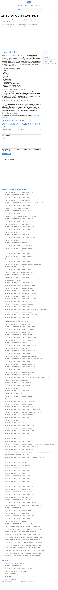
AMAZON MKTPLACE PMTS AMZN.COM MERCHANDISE (21, 356)
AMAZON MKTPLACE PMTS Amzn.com (16, 521)
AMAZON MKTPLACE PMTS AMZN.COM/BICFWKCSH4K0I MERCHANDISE (27, 309)
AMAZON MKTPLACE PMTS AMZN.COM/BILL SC (19, 372)
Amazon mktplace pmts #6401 (13, 393)
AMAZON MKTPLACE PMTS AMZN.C (16, 473)
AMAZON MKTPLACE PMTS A (14, 508)
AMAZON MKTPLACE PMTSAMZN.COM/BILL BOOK (20, 285)
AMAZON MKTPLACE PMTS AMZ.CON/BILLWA (18, 497)
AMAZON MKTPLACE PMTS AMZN (15, 436)
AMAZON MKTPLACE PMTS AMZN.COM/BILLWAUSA (20, 502)
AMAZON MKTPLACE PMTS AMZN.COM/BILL (18, 404)
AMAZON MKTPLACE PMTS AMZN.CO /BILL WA (19, 288)
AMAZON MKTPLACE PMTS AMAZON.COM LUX (19, 229)
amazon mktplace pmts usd (13, 280)
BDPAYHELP (8, 576)
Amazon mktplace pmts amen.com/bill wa (17, 277)
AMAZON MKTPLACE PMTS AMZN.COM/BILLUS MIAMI (21, 298)
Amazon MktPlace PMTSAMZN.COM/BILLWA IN (19, 272)
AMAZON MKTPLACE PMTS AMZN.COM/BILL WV (19, 486)
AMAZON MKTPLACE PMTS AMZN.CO (16, 343)
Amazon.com (5, 93)
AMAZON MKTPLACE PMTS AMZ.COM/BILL (18, 385)
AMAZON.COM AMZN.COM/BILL (14, 563)
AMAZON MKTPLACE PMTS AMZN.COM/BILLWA (19, 192)
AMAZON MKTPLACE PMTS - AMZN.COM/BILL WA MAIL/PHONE (24, 203)
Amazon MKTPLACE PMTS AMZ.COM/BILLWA (18, 208)
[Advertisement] (28, 37)
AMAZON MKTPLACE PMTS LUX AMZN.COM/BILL (19, 468)
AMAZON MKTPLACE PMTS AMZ (14, 221)
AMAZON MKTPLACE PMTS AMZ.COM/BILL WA (19, 449)
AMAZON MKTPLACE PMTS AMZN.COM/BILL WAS (20, 494)
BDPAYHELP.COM (10, 579)
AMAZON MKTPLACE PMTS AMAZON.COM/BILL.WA (20, 337)
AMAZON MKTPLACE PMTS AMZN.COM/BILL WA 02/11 (21, 361)
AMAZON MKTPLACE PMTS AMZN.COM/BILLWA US (20, 367)
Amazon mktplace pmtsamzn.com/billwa (16, 259)
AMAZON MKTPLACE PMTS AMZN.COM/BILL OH (19, 417)
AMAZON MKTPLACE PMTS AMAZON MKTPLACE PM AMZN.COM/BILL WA (27, 377)
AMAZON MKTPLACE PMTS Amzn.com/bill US (18, 524)
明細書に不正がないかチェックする (29, 5)
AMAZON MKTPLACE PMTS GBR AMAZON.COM (19, 500)
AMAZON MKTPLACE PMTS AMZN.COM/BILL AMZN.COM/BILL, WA (24, 505)
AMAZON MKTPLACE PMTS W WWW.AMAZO (18, 510)
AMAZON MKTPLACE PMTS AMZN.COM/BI (17, 353)
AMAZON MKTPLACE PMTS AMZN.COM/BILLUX (19, 391)
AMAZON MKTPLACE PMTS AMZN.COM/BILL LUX (19, 433)
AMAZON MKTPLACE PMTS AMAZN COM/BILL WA (20, 237)
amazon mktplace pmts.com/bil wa (15, 251)
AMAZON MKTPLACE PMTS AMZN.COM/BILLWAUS (20, 351)
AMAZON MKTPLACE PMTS (13, 213)
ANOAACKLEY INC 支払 (12, 574)
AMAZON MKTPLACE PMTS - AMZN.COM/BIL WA (19, 340)
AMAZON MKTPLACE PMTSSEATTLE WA (17, 243)
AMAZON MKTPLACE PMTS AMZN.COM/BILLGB (19, 317)
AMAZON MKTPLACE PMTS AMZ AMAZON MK (18, 301)
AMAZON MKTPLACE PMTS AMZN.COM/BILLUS (19, 248)
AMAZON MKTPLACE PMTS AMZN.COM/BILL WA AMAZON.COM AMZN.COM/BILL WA (30, 444)
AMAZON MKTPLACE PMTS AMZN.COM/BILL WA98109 (21, 484)
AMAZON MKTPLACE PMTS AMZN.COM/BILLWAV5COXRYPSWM (24, 264)
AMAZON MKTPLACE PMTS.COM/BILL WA (17, 348)
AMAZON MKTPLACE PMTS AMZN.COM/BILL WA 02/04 (21, 327)
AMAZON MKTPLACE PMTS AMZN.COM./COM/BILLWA (21, 414)
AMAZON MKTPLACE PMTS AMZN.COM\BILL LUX (19, 375)
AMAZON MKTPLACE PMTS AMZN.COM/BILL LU (19, 275)
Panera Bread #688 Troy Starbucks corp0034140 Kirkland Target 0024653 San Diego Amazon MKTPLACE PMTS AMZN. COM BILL (29, 320)
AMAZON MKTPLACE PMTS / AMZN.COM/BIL (18, 256)
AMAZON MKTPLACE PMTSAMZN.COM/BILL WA (19, 195)
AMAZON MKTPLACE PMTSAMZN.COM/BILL (18, 465)
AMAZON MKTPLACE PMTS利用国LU (16, 462)
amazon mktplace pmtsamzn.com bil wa (16, 454)
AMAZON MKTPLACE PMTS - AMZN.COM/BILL (18, 211)
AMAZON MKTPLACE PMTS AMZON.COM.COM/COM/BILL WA (23, 412)
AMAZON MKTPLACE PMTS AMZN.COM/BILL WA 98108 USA (22, 409)
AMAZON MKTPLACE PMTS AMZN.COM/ (17, 197)
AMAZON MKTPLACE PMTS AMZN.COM (17, 235)
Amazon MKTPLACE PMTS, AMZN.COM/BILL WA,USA (20, 216)
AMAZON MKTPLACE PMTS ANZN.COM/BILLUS (19, 245)
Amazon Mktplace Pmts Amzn (13, 399)
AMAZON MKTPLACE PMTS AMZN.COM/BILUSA (19, 219)
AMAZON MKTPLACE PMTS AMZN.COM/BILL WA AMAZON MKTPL (24, 457)
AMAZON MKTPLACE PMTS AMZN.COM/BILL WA (19, 253)
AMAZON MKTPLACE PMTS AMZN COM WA (18, 296)
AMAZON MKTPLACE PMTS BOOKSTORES (18, 269)
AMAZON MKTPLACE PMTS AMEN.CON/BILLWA (19, 224)
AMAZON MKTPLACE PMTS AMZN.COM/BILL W (19, 312)
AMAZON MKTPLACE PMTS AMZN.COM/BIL (18, 513)
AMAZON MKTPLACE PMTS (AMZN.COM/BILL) (19, 492)
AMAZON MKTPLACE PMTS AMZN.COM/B (17, 205)
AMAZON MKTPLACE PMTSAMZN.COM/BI (17, 200)
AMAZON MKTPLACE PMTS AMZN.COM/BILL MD (19, 227)
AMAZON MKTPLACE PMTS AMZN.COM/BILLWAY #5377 (21, 314)
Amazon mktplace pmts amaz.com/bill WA (17, 380)
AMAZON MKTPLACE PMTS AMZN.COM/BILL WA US (20, 345)
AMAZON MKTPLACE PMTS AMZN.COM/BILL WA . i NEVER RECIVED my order (28, 452)
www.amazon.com (50, 63)
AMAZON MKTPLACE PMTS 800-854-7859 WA (18, 335)
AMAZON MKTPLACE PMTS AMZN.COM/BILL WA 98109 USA (22, 446)
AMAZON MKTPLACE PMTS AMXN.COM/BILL (18, 383)
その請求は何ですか (11, 581)
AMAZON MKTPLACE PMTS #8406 (15, 460)
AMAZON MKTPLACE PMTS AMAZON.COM (17, 324)
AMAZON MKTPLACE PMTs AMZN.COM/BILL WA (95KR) (21, 293)
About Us (19, 581)
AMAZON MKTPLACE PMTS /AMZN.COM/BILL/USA (20, 329)
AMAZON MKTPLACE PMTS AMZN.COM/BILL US (19, 261)
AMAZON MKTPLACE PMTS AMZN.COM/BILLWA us (20, 364)
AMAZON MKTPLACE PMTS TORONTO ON (17, 422)
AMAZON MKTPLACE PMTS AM (14, 267)
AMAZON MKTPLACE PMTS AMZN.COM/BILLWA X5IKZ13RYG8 (23, 359)
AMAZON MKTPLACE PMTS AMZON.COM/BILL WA (20, 489)
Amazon (15, 55)
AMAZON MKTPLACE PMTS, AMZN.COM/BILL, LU (19, 401)
